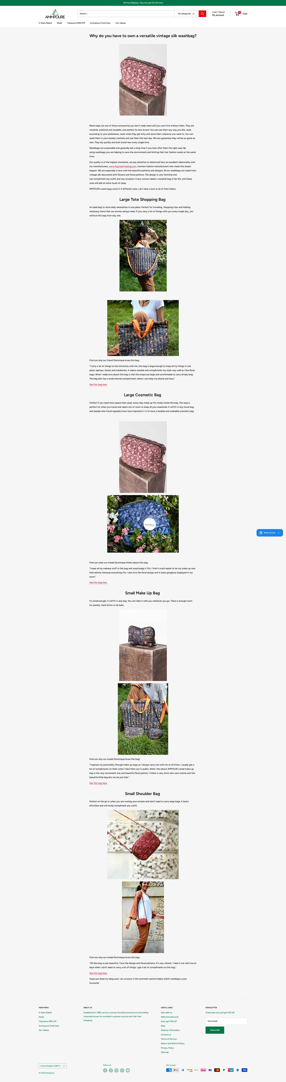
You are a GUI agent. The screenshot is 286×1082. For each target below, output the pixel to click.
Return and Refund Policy (173, 1043)
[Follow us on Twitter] (111, 1070)
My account (218, 15)
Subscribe (215, 1030)
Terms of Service (169, 1039)
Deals (59, 23)
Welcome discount (169, 1017)
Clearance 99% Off (76, 23)
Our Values (121, 23)
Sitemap (165, 1052)
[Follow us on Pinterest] (122, 1070)
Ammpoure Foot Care (100, 23)
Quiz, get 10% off (169, 1021)
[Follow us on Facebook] (105, 1070)
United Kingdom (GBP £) (50, 1066)
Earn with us (166, 1012)
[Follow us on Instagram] (116, 1070)
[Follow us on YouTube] (128, 1070)
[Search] (202, 13)
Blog (163, 1026)
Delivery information (170, 1030)
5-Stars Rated (45, 23)
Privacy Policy (167, 1048)
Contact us (166, 1034)
